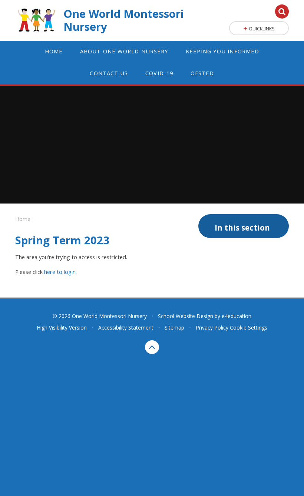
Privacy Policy (212, 327)
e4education (236, 316)
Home (22, 218)
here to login (60, 271)
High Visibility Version (62, 327)
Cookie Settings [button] (248, 327)
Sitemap (174, 327)
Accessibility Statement (125, 327)
